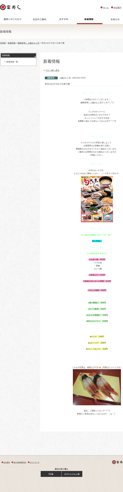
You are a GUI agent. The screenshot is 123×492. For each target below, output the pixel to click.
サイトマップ (34, 462)
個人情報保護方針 (19, 462)
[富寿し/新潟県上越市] (11, 8)
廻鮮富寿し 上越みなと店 (28, 43)
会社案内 (117, 7)
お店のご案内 (38, 20)
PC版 (51, 474)
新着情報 (89, 20)
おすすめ (64, 20)
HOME (3, 43)
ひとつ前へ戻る (52, 70)
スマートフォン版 (72, 474)
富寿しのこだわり (13, 20)
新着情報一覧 (12, 62)
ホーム (106, 7)
